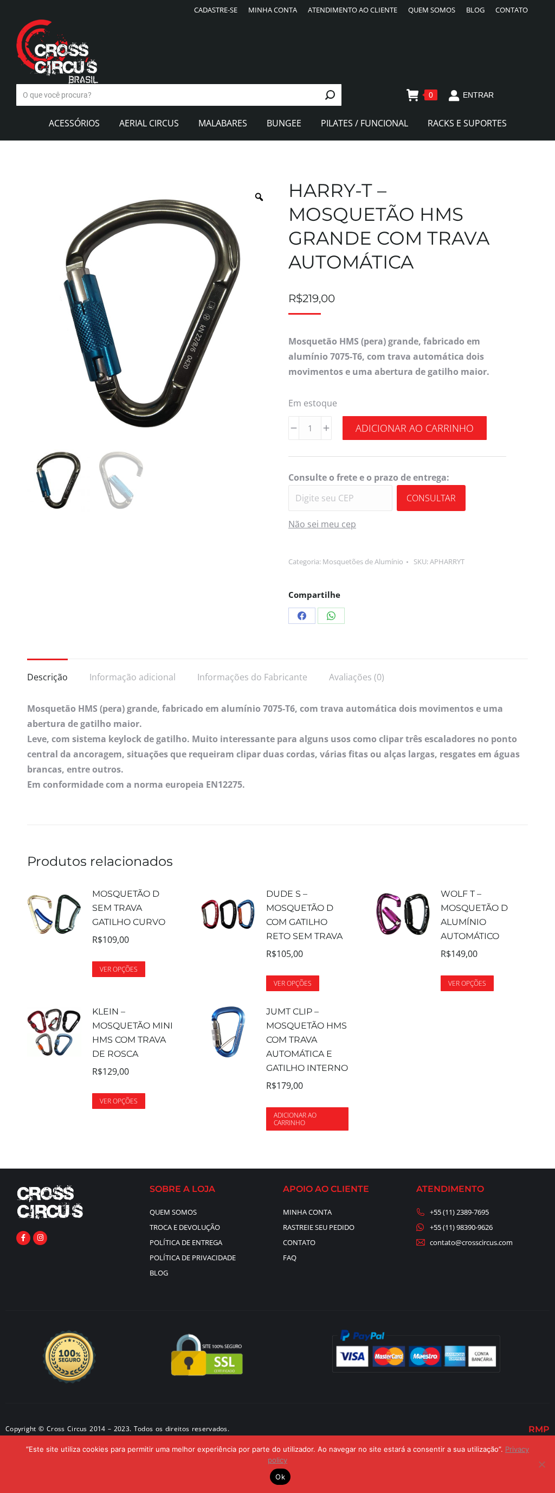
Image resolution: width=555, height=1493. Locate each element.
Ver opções (119, 969)
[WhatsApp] (331, 616)
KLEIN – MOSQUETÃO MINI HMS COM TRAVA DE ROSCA (132, 1032)
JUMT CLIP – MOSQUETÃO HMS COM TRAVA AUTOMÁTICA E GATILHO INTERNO (307, 1039)
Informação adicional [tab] (132, 677)
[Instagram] (40, 1238)
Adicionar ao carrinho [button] (295, 1119)
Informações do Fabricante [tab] (252, 677)
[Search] (330, 95)
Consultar (431, 498)
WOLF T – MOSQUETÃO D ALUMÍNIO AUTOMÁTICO (474, 915)
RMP (539, 1429)
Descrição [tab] (47, 677)
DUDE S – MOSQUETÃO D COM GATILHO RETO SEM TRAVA (304, 915)
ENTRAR (478, 95)
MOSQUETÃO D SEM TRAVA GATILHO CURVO (128, 908)
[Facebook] (301, 616)
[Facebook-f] (23, 1238)
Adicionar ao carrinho (415, 428)
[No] (541, 1464)
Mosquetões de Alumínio (362, 561)
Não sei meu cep (322, 524)
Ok (280, 1476)
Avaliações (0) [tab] (356, 677)
